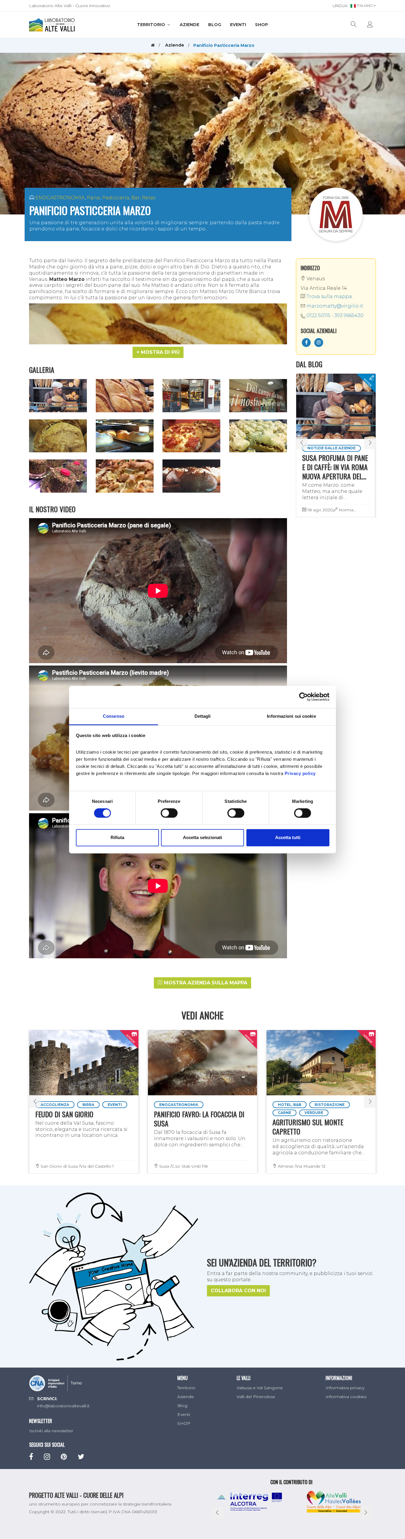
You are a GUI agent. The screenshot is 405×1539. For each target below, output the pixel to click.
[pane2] (124, 435)
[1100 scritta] (258, 395)
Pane (93, 197)
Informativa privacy (345, 1388)
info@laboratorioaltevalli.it (63, 1406)
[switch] (169, 813)
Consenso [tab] (113, 716)
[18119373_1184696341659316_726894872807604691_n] (58, 435)
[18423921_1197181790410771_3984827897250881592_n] (124, 475)
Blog (214, 24)
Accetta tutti (287, 837)
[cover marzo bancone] (58, 395)
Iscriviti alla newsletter (51, 1431)
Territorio (151, 24)
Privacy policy (300, 773)
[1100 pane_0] (124, 395)
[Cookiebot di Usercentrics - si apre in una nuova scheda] (303, 696)
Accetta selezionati (202, 837)
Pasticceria (115, 197)
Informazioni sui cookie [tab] (291, 716)
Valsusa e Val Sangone (260, 1388)
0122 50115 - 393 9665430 (335, 315)
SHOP (261, 24)
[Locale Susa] (191, 395)
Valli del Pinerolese (256, 1397)
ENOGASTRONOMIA (60, 197)
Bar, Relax (143, 197)
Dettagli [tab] (202, 716)
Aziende (189, 24)
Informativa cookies (346, 1397)
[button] (158, 352)
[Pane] (191, 475)
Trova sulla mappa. (329, 296)
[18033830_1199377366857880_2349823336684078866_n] (58, 475)
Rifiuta (117, 837)
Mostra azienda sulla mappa (204, 983)
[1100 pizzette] (191, 435)
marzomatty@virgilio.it (334, 306)
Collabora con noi (238, 1290)
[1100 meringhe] (258, 435)
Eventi (238, 24)
